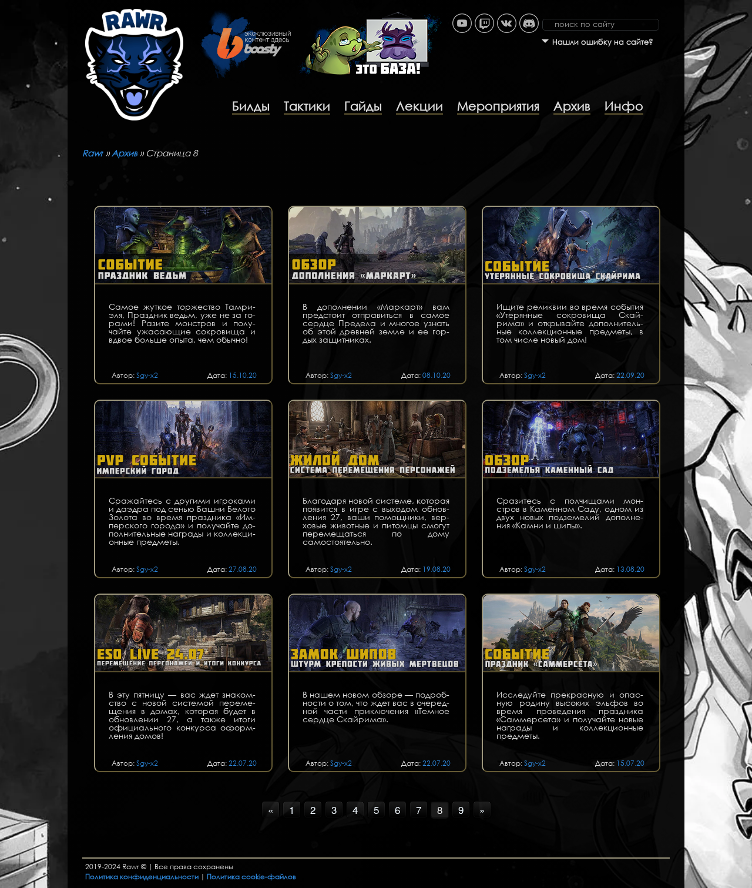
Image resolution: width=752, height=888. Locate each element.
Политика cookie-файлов (251, 877)
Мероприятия (498, 106)
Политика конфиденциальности (142, 877)
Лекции (419, 106)
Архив (571, 106)
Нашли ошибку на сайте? (602, 42)
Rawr (92, 153)
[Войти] (678, 6)
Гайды (363, 106)
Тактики (307, 106)
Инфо (624, 106)
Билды (251, 106)
